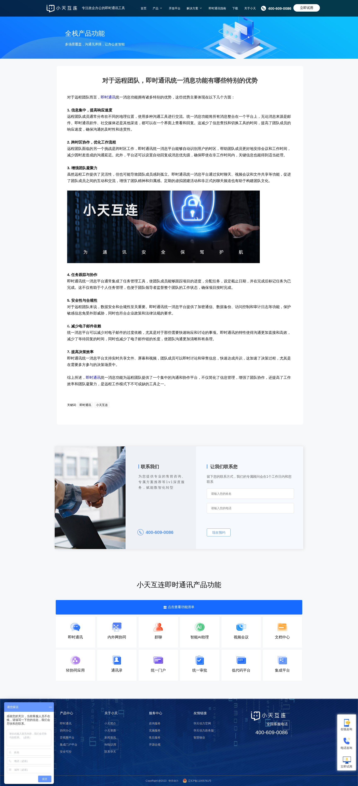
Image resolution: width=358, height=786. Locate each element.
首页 (143, 8)
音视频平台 (67, 737)
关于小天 (250, 8)
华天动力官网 (202, 723)
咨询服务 (155, 723)
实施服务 (155, 730)
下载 (235, 8)
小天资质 (110, 730)
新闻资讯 (110, 737)
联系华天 (110, 751)
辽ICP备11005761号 (199, 780)
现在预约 (218, 532)
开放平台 (174, 8)
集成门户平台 (68, 744)
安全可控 (65, 751)
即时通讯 (65, 723)
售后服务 (155, 737)
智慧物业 (199, 737)
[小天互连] (62, 8)
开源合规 (155, 744)
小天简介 (110, 723)
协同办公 (65, 730)
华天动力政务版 (204, 730)
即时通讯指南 (217, 8)
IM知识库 (110, 744)
